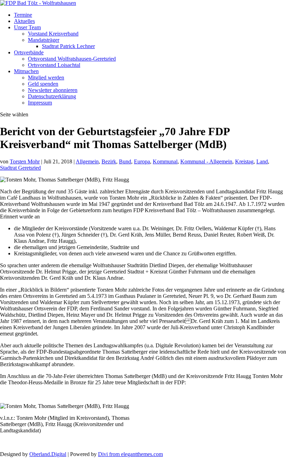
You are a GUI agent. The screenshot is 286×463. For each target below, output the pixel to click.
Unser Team (27, 27)
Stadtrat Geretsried (20, 168)
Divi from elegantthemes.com (130, 454)
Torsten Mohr (25, 161)
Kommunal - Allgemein (206, 161)
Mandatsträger (43, 40)
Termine (23, 15)
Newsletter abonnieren (52, 90)
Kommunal (165, 161)
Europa (142, 161)
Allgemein (87, 161)
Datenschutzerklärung (52, 96)
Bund (125, 161)
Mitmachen (26, 71)
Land (262, 161)
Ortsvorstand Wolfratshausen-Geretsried (72, 59)
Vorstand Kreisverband (53, 34)
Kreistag (244, 161)
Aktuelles (24, 21)
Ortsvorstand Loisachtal (54, 65)
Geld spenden (43, 84)
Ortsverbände (29, 52)
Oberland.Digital (47, 454)
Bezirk (108, 161)
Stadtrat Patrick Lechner (68, 46)
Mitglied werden (46, 77)
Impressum (40, 103)
